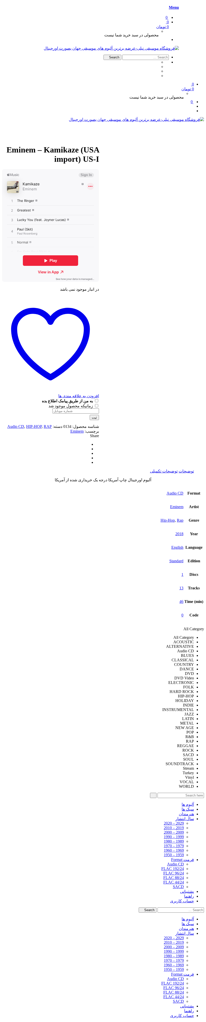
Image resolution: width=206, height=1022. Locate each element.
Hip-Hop (168, 520)
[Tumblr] (157, 66)
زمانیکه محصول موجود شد (71, 406)
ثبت (94, 417)
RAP (48, 426)
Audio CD (15, 426)
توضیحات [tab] (186, 471)
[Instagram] (157, 75)
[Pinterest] (87, 453)
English (177, 547)
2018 (179, 534)
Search (113, 57)
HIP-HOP (34, 426)
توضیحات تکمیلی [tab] (164, 471)
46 (181, 601)
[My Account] (167, 39)
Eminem (77, 431)
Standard (176, 561)
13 (181, 588)
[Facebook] (157, 62)
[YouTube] (157, 71)
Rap (180, 520)
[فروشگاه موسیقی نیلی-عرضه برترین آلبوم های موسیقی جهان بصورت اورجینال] (111, 48)
